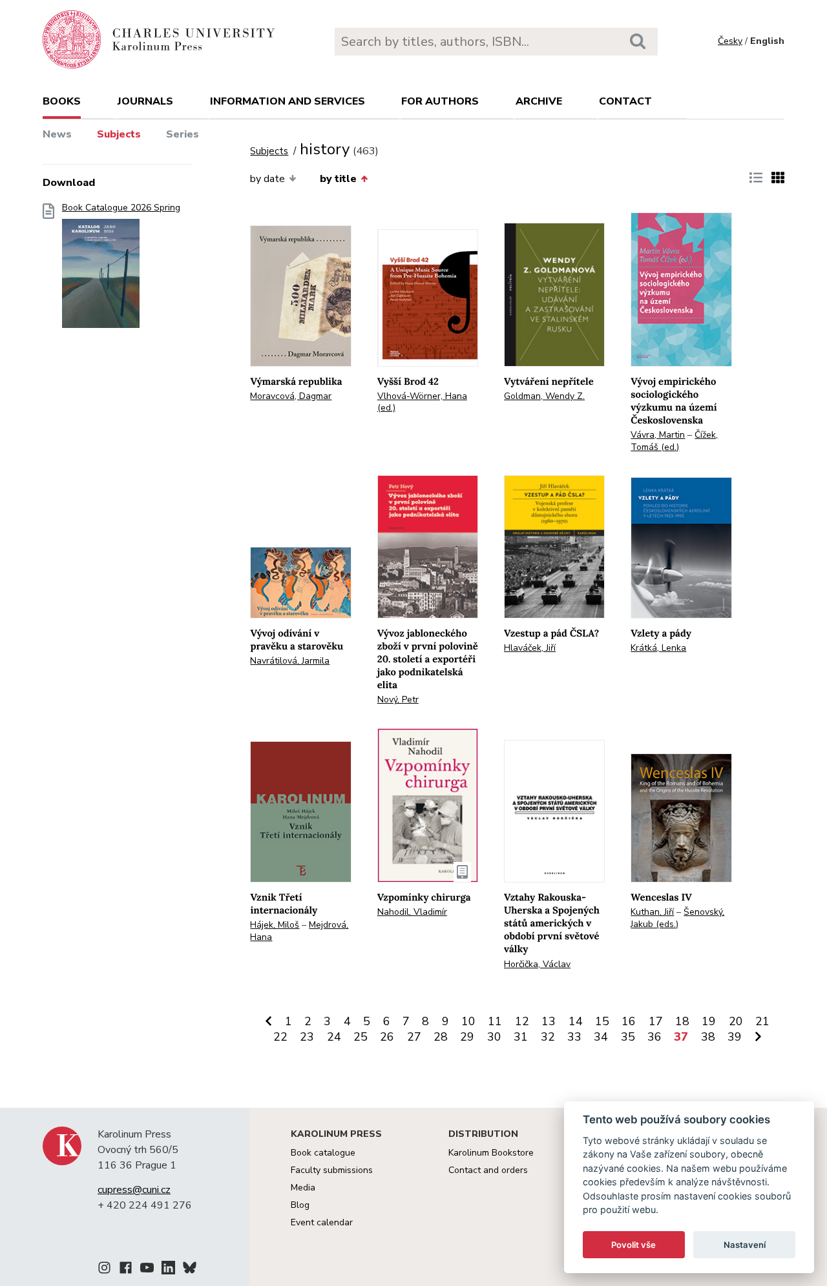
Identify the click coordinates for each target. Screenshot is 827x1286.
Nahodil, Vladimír (412, 912)
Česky (730, 41)
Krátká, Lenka (658, 648)
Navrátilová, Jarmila (290, 661)
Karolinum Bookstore (491, 1153)
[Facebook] (125, 1270)
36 (654, 1037)
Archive (539, 101)
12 (522, 1021)
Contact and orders (488, 1170)
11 (495, 1021)
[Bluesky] (189, 1270)
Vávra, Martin (658, 435)
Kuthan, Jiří (652, 912)
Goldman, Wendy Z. (544, 396)
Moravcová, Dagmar (290, 396)
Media (303, 1187)
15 (602, 1021)
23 (307, 1037)
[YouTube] (147, 1270)
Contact (625, 101)
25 (360, 1037)
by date (267, 179)
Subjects (119, 134)
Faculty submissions (332, 1170)
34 (601, 1037)
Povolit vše (633, 1245)
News (57, 134)
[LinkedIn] (168, 1270)
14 (576, 1021)
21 (762, 1021)
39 (735, 1037)
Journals (145, 101)
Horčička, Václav (537, 964)
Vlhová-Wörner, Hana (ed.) (422, 402)
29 (467, 1037)
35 (628, 1037)
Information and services (287, 101)
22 (280, 1037)
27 (414, 1037)
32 (548, 1037)
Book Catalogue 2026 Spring (121, 208)
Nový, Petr (398, 699)
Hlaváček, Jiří (530, 648)
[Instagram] (104, 1270)
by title (338, 179)
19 (709, 1021)
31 (521, 1037)
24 (334, 1037)
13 (548, 1021)
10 (468, 1021)
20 (736, 1021)
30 (494, 1037)
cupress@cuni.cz (134, 1190)
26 (387, 1037)
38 (708, 1037)
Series (182, 134)
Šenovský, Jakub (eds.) (677, 918)
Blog (300, 1205)
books (62, 101)
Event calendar (322, 1222)
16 (629, 1021)
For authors (440, 101)
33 (574, 1037)
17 (656, 1021)
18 (682, 1021)
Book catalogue (323, 1153)
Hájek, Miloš (274, 925)
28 (441, 1037)
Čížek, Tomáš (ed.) (674, 441)
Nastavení (745, 1245)
